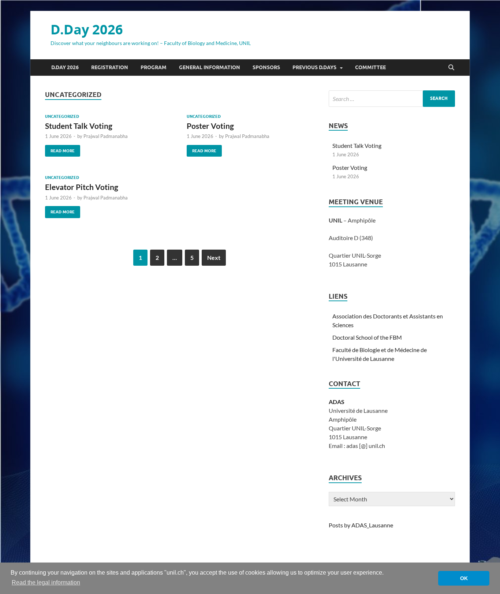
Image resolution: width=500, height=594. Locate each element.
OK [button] (464, 578)
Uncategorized (62, 116)
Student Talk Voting (78, 125)
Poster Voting (210, 125)
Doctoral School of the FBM (367, 337)
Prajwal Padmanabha (105, 136)
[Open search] (451, 67)
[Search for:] (392, 98)
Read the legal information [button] (46, 582)
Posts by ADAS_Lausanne (361, 525)
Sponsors (266, 67)
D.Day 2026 (87, 29)
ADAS (336, 401)
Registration (109, 67)
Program (154, 67)
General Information (209, 67)
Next (213, 257)
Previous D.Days (314, 67)
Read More (60, 149)
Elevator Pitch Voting (81, 186)
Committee (370, 67)
